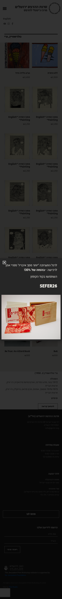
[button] (4, 262)
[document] (31, 299)
